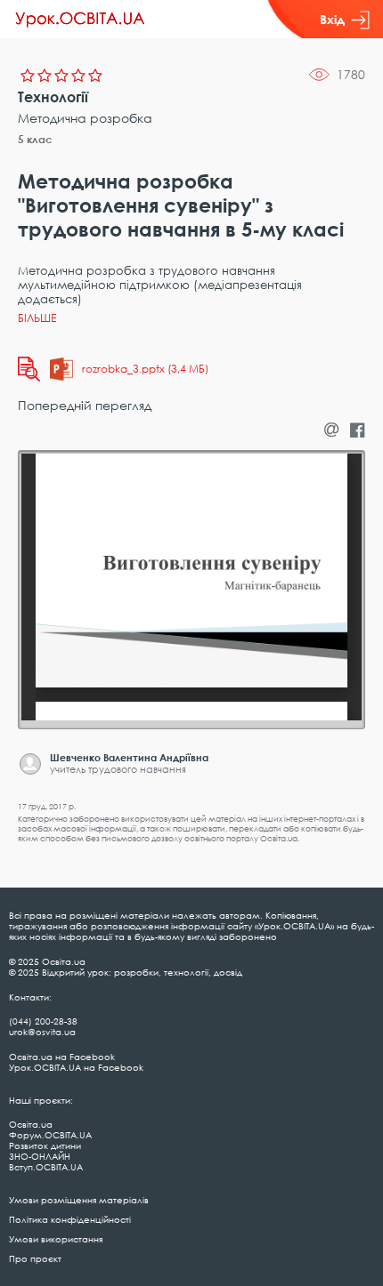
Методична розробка (85, 117)
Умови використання (55, 1239)
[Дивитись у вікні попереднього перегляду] (29, 369)
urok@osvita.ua (42, 1031)
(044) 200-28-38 (43, 1021)
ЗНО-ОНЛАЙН (39, 1156)
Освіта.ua (31, 1124)
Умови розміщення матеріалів (79, 1199)
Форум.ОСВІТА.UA (50, 1134)
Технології (53, 97)
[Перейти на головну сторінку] (80, 19)
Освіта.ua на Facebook (62, 1056)
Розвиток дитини (45, 1145)
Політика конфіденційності (70, 1219)
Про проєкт (35, 1258)
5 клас (35, 139)
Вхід (332, 19)
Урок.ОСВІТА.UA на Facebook (76, 1067)
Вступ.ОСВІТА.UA (46, 1166)
